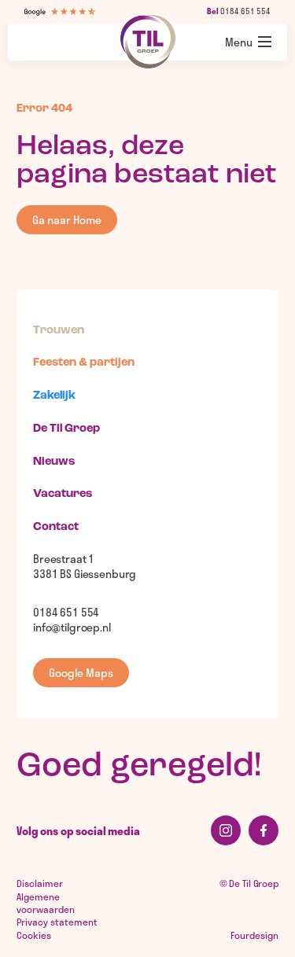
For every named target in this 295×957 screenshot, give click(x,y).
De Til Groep (66, 429)
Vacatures (62, 494)
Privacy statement (57, 922)
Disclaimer (40, 883)
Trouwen (58, 331)
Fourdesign (254, 935)
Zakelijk (54, 396)
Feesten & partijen (84, 363)
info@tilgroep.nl (72, 627)
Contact (56, 527)
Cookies (34, 935)
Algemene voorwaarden (46, 902)
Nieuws (54, 462)
